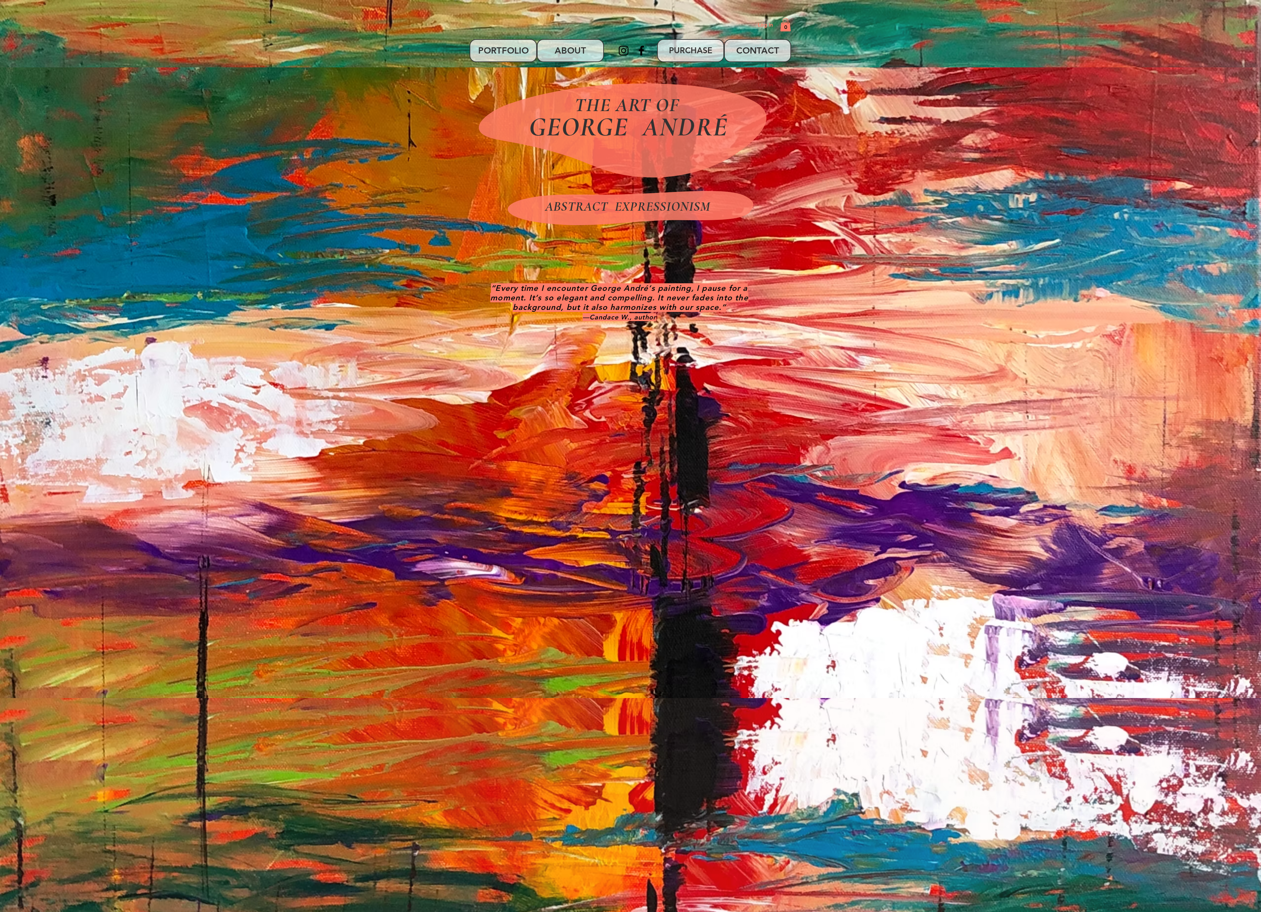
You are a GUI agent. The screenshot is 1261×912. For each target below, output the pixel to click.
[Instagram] (623, 50)
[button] (785, 25)
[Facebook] (641, 50)
